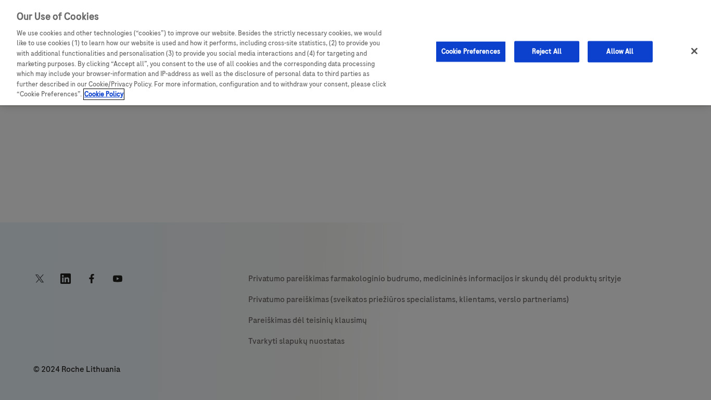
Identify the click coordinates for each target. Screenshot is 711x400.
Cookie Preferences (470, 51)
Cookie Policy (103, 94)
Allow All (619, 51)
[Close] (694, 51)
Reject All (547, 51)
